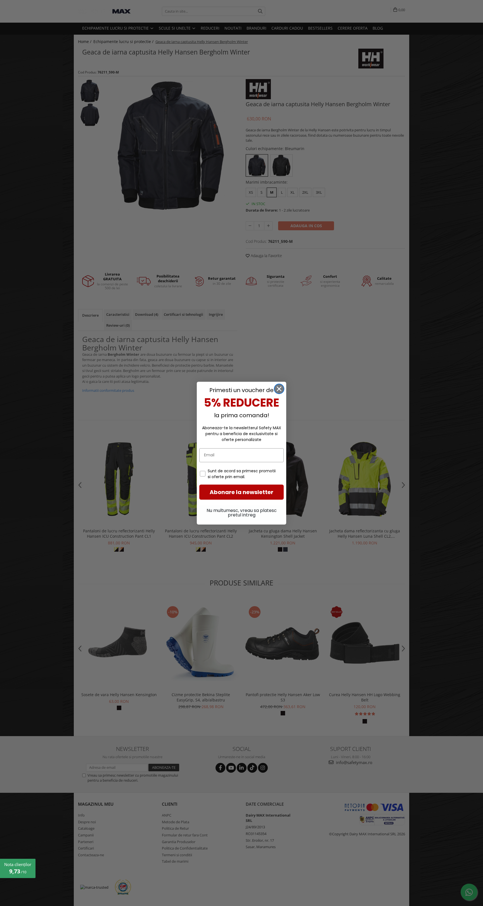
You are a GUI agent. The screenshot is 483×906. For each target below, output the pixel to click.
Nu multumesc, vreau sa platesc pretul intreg (242, 512)
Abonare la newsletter (241, 492)
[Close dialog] (279, 389)
